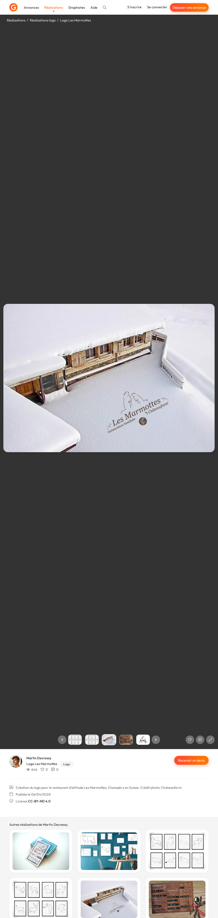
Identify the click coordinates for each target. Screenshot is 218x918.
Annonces (31, 7)
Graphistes (76, 7)
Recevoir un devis (191, 760)
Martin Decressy (38, 758)
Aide (94, 7)
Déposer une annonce (189, 7)
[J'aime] (190, 739)
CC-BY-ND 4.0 (39, 801)
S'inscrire (134, 7)
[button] (62, 739)
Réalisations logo (43, 20)
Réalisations (53, 7)
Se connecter (157, 7)
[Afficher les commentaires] (200, 739)
